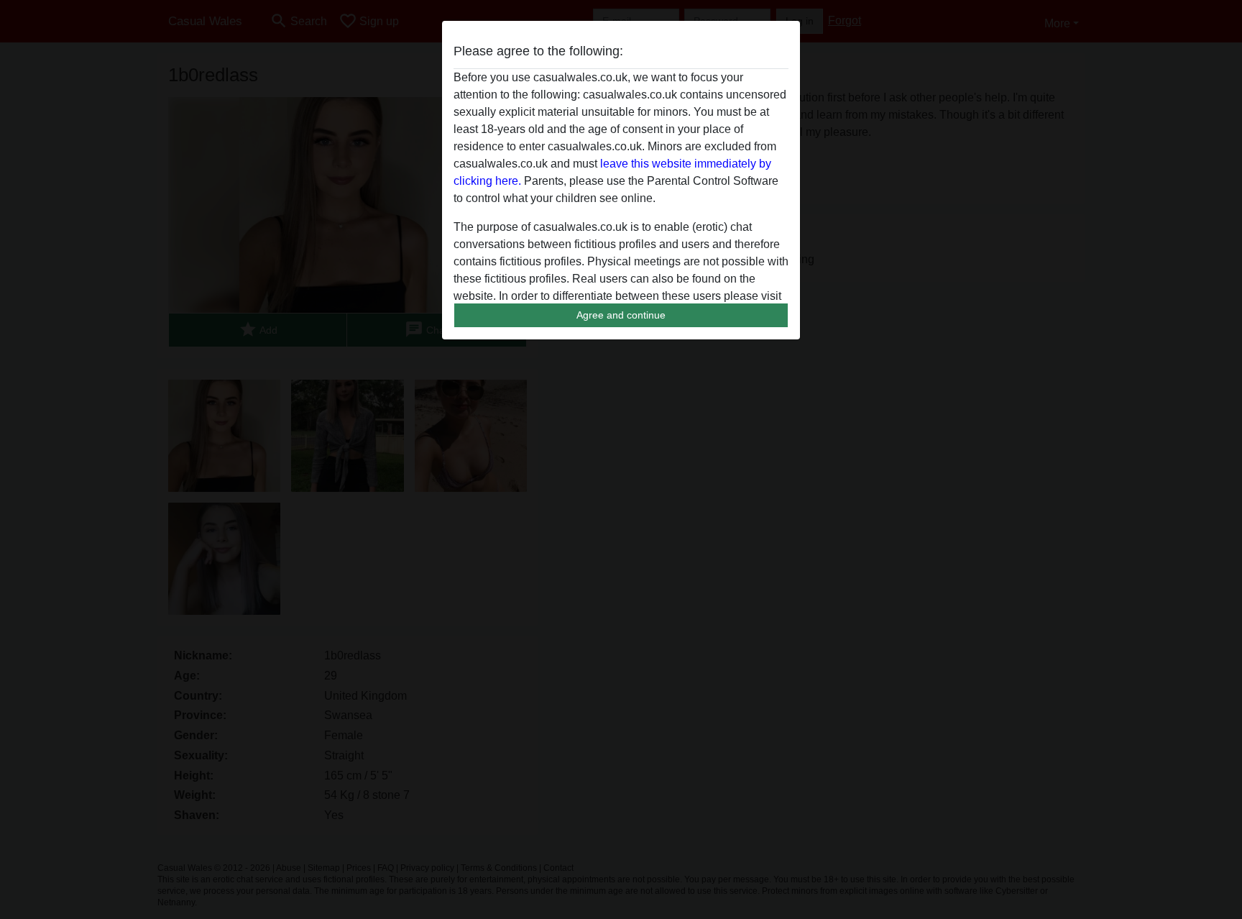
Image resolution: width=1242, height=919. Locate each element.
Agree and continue (621, 315)
